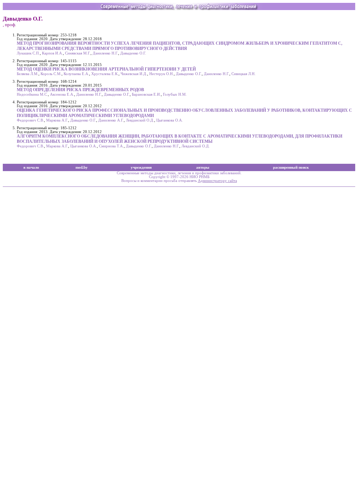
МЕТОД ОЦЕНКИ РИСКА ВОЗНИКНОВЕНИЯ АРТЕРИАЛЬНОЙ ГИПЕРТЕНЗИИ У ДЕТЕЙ (106, 69)
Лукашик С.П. (28, 53)
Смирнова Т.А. (111, 146)
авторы (202, 167)
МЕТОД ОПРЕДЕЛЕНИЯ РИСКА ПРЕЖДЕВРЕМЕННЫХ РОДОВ (80, 89)
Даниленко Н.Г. (105, 53)
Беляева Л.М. (27, 74)
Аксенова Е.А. (62, 94)
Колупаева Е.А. (76, 74)
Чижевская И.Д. (134, 74)
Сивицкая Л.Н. (243, 74)
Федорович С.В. (30, 120)
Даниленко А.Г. (111, 120)
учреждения (141, 167)
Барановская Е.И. (146, 94)
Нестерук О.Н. (161, 74)
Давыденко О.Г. (133, 53)
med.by (82, 167)
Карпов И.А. (52, 53)
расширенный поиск (291, 167)
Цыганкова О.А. (169, 120)
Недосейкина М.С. (32, 94)
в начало (31, 167)
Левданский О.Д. (140, 120)
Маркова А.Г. (57, 120)
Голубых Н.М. (175, 94)
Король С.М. (51, 74)
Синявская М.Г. (78, 53)
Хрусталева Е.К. (105, 74)
